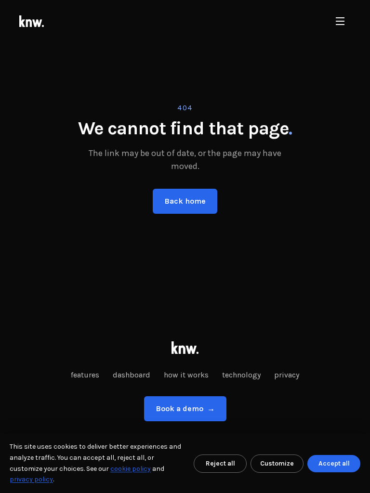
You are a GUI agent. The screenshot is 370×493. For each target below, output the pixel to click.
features (85, 374)
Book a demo (185, 408)
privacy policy (31, 479)
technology (241, 374)
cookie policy (130, 469)
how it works (186, 374)
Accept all (334, 463)
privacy (286, 374)
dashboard (131, 374)
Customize (277, 463)
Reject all (220, 463)
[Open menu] (340, 21)
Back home (185, 201)
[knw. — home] (31, 21)
